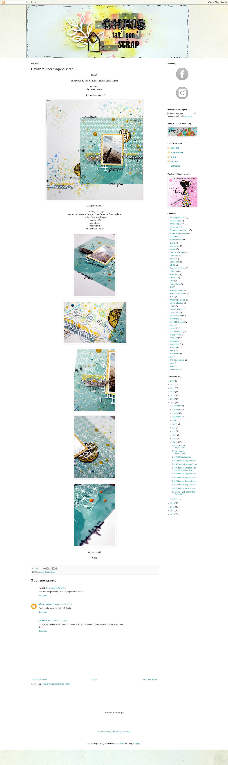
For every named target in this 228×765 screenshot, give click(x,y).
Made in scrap (176, 316)
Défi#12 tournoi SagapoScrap (179, 446)
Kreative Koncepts (177, 300)
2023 (172, 381)
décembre (176, 406)
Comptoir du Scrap (178, 268)
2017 (172, 403)
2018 (172, 399)
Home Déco (175, 284)
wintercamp (175, 369)
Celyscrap (175, 166)
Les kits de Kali (176, 309)
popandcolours (176, 331)
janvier (175, 499)
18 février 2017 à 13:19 (57, 621)
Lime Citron (175, 312)
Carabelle (174, 255)
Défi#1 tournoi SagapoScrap (184, 488)
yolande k (42, 621)
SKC (172, 350)
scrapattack (174, 344)
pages (41, 572)
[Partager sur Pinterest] (56, 568)
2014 (172, 510)
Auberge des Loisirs (178, 233)
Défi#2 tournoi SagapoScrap (184, 485)
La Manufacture (176, 303)
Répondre (42, 596)
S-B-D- (174, 157)
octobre (175, 413)
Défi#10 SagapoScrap (181, 457)
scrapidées (174, 347)
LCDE (172, 306)
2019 (172, 395)
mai (174, 431)
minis (172, 325)
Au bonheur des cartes (179, 230)
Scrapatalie (174, 341)
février (175, 442)
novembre (176, 409)
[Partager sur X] (50, 568)
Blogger (137, 743)
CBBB (172, 265)
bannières (174, 236)
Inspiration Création (178, 293)
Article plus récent (39, 680)
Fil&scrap (174, 271)
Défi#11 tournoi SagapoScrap (179, 452)
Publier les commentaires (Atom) (56, 684)
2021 (172, 388)
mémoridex (174, 319)
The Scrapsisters (177, 360)
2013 (172, 514)
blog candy (174, 246)
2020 (172, 392)
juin (174, 428)
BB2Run (174, 161)
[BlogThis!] (47, 568)
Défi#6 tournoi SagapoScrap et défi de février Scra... (184, 469)
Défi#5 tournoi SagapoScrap (184, 474)
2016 (172, 503)
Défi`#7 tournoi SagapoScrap (184, 464)
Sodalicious (175, 354)
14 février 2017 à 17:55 (56, 588)
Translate (188, 117)
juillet (174, 424)
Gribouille (175, 148)
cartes (172, 259)
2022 (172, 384)
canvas (173, 249)
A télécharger (175, 221)
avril (174, 435)
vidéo (172, 366)
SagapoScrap (50, 572)
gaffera (121, 743)
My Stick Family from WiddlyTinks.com (114, 732)
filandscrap (174, 275)
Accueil (94, 680)
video (172, 363)
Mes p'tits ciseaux (177, 322)
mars (174, 438)
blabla (172, 243)
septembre (177, 417)
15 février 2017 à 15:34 (62, 604)
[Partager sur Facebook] (53, 568)
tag (171, 357)
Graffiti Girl (174, 278)
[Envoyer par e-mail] (44, 568)
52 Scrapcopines (177, 218)
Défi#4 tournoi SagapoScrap (184, 477)
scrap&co (174, 338)
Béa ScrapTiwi (44, 604)
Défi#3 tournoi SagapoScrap (184, 481)
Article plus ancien (149, 680)
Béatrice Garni (176, 240)
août (174, 420)
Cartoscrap (174, 262)
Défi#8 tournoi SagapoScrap (184, 461)
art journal (174, 227)
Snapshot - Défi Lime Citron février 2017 (183, 493)
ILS (171, 287)
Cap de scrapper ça (178, 252)
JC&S (172, 297)
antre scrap (174, 224)
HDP (172, 281)
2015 (172, 507)
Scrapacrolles (177, 152)
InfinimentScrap (176, 290)
